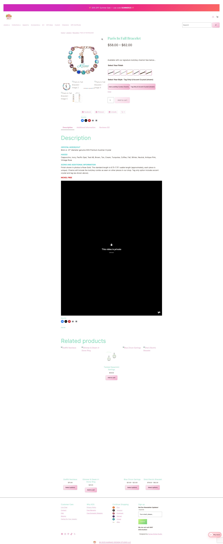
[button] (102, 39)
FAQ (62, 513)
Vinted (119, 519)
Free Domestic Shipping (95, 513)
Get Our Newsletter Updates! (148, 508)
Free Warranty (91, 510)
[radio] (111, 72)
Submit (142, 521)
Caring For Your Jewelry (69, 519)
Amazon (119, 510)
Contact (63, 510)
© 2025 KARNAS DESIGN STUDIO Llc (115, 542)
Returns (63, 516)
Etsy (118, 507)
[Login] (213, 17)
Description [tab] (68, 127)
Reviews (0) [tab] (104, 127)
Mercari (119, 516)
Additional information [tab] (86, 127)
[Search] (216, 25)
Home (63, 33)
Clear (109, 92)
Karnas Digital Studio (155, 534)
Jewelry (68, 33)
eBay (118, 522)
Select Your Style (115, 80)
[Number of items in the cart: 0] (217, 17)
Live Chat (64, 507)
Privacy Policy (91, 507)
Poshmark (120, 513)
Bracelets (76, 33)
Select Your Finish (115, 65)
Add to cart (122, 100)
